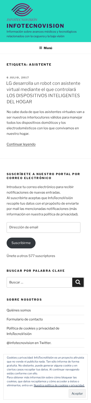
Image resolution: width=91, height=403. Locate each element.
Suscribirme (21, 243)
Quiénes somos (19, 310)
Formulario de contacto (25, 319)
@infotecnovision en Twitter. (29, 343)
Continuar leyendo (21, 144)
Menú (48, 48)
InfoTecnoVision (35, 26)
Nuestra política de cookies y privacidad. (59, 385)
